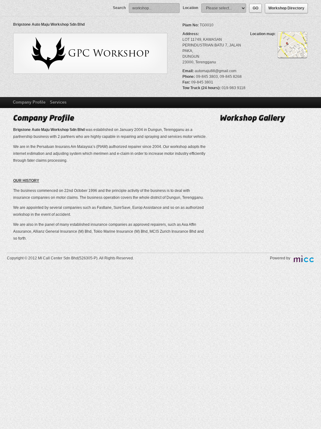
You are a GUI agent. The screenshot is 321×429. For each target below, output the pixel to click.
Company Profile (29, 102)
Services (58, 102)
